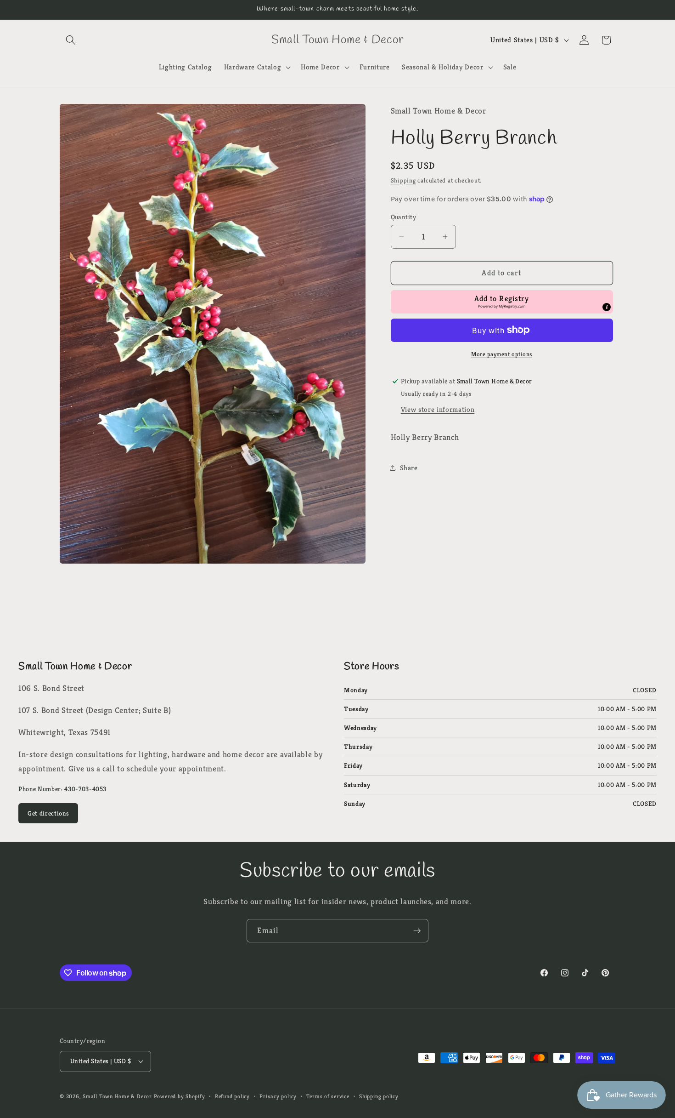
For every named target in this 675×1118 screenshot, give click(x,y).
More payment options (501, 354)
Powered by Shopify (179, 1096)
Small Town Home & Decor (117, 1096)
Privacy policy (278, 1096)
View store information (438, 409)
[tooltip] (606, 307)
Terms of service (327, 1096)
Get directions (48, 813)
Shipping (403, 180)
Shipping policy (379, 1096)
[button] (71, 40)
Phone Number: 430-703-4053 (62, 789)
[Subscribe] (417, 931)
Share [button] (409, 467)
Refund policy (232, 1096)
